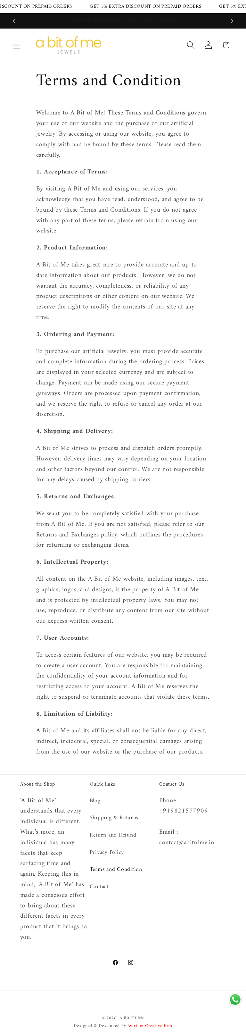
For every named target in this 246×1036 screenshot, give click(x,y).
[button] (17, 45)
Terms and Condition (116, 869)
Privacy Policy (107, 852)
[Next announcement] (232, 21)
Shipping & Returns (114, 818)
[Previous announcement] (14, 21)
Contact (99, 887)
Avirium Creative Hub (149, 1026)
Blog (95, 801)
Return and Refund (113, 835)
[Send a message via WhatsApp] (235, 999)
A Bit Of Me (131, 1018)
